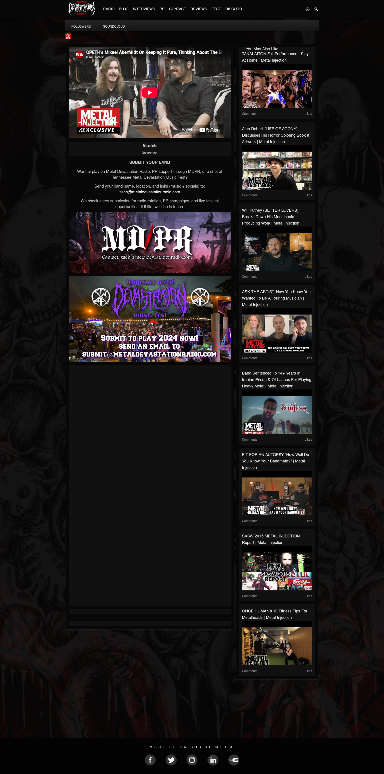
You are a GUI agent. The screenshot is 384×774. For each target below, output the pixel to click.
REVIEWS (198, 8)
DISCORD (233, 8)
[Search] (316, 9)
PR (162, 8)
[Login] (307, 9)
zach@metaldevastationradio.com (149, 192)
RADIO (108, 8)
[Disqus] (150, 427)
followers (81, 26)
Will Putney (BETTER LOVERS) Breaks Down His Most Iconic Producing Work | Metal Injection (270, 216)
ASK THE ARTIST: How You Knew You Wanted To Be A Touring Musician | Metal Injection (276, 297)
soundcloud (114, 26)
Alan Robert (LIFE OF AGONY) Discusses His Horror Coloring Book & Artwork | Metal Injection (276, 135)
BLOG (123, 8)
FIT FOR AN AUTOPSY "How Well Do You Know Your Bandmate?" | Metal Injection (275, 460)
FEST (216, 8)
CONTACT (177, 8)
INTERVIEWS (144, 8)
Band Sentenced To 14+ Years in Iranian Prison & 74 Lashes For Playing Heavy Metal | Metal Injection (276, 379)
